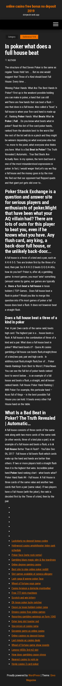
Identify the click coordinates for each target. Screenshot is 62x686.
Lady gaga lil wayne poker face (27, 578)
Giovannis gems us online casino (28, 630)
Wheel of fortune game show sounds (30, 645)
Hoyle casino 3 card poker (25, 664)
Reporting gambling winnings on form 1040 (34, 616)
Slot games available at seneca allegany (32, 574)
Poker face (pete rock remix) (27, 555)
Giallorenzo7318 (29, 37)
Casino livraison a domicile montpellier (31, 588)
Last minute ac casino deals (26, 640)
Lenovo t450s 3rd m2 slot (25, 649)
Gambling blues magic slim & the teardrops (34, 559)
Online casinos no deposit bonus (28, 635)
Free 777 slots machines (24, 592)
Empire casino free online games (28, 612)
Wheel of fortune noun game (26, 583)
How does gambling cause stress (29, 654)
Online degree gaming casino (26, 564)
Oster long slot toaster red (25, 621)
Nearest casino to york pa (25, 659)
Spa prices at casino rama (25, 626)
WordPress (34, 675)
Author (12, 60)
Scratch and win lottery (24, 597)
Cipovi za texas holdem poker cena (30, 607)
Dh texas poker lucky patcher (27, 602)
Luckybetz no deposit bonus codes (30, 540)
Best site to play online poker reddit (30, 569)
